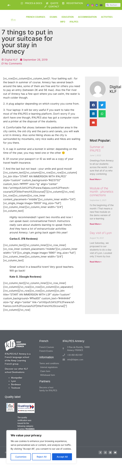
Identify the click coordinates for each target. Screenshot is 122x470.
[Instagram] (105, 452)
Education (68, 17)
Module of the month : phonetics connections (101, 192)
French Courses (35, 17)
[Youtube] (101, 5)
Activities (107, 17)
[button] (93, 105)
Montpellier (16, 377)
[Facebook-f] (100, 452)
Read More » (96, 179)
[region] (41, 447)
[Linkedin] (110, 452)
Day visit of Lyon (101, 233)
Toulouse (15, 387)
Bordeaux (16, 384)
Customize (20, 456)
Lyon (13, 381)
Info (62, 22)
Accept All (62, 456)
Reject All (41, 456)
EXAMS (53, 17)
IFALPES (74, 22)
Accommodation (87, 17)
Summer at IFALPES (97, 148)
